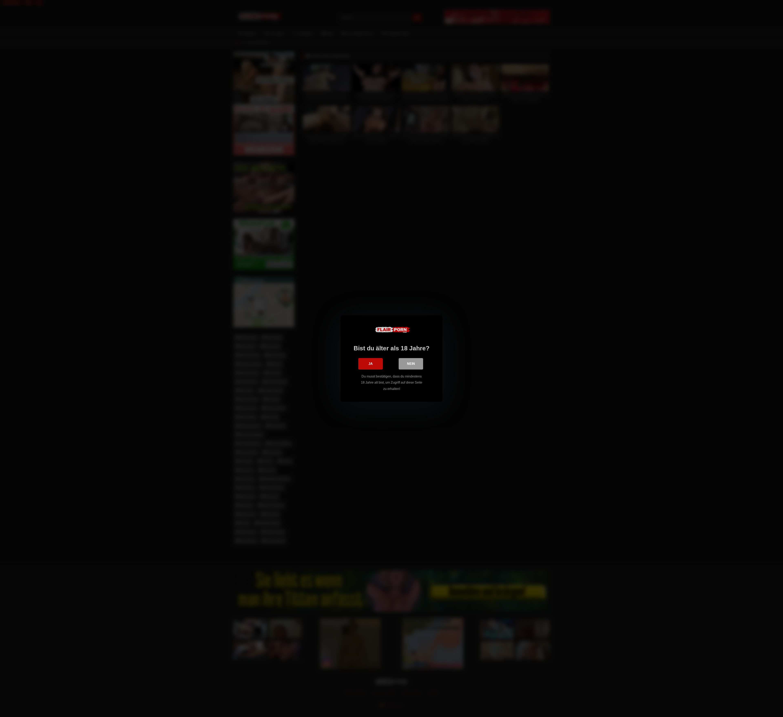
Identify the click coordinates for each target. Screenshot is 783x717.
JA (370, 363)
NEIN (411, 363)
